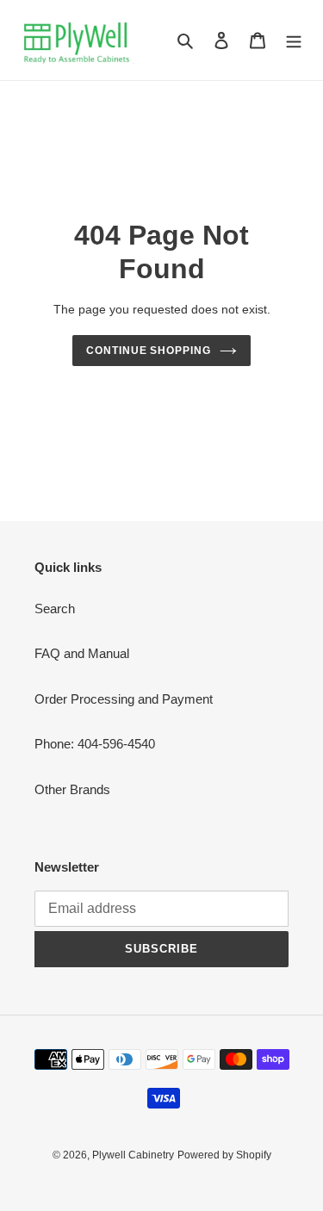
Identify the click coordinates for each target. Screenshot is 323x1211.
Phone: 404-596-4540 (94, 743)
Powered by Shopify (224, 1155)
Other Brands (72, 789)
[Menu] (294, 40)
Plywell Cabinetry (133, 1155)
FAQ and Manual (81, 653)
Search (54, 608)
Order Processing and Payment (123, 699)
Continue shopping (149, 351)
